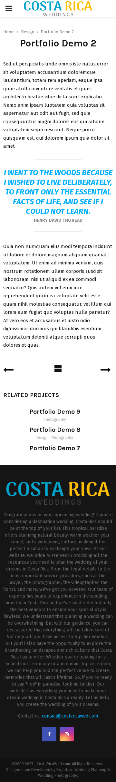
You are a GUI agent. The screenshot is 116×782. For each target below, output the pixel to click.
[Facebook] (49, 734)
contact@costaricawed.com (70, 716)
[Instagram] (67, 734)
